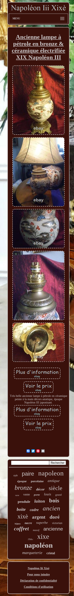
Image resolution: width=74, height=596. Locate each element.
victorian (57, 523)
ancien (51, 508)
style (15, 475)
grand (58, 494)
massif (36, 530)
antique (54, 480)
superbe (42, 523)
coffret (21, 529)
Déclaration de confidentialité (38, 580)
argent (38, 517)
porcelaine (37, 481)
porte (37, 494)
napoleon (51, 473)
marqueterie (32, 552)
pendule (24, 502)
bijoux (18, 524)
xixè (22, 516)
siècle (55, 488)
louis (47, 494)
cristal (50, 553)
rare (17, 495)
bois (54, 500)
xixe (43, 536)
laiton (39, 501)
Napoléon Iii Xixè (38, 568)
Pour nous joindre (38, 574)
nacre (28, 523)
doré (55, 517)
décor (40, 489)
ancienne (53, 529)
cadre (34, 510)
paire (28, 474)
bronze (23, 487)
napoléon (38, 545)
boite (21, 509)
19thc (30, 539)
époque (22, 481)
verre (26, 494)
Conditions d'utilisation (38, 586)
